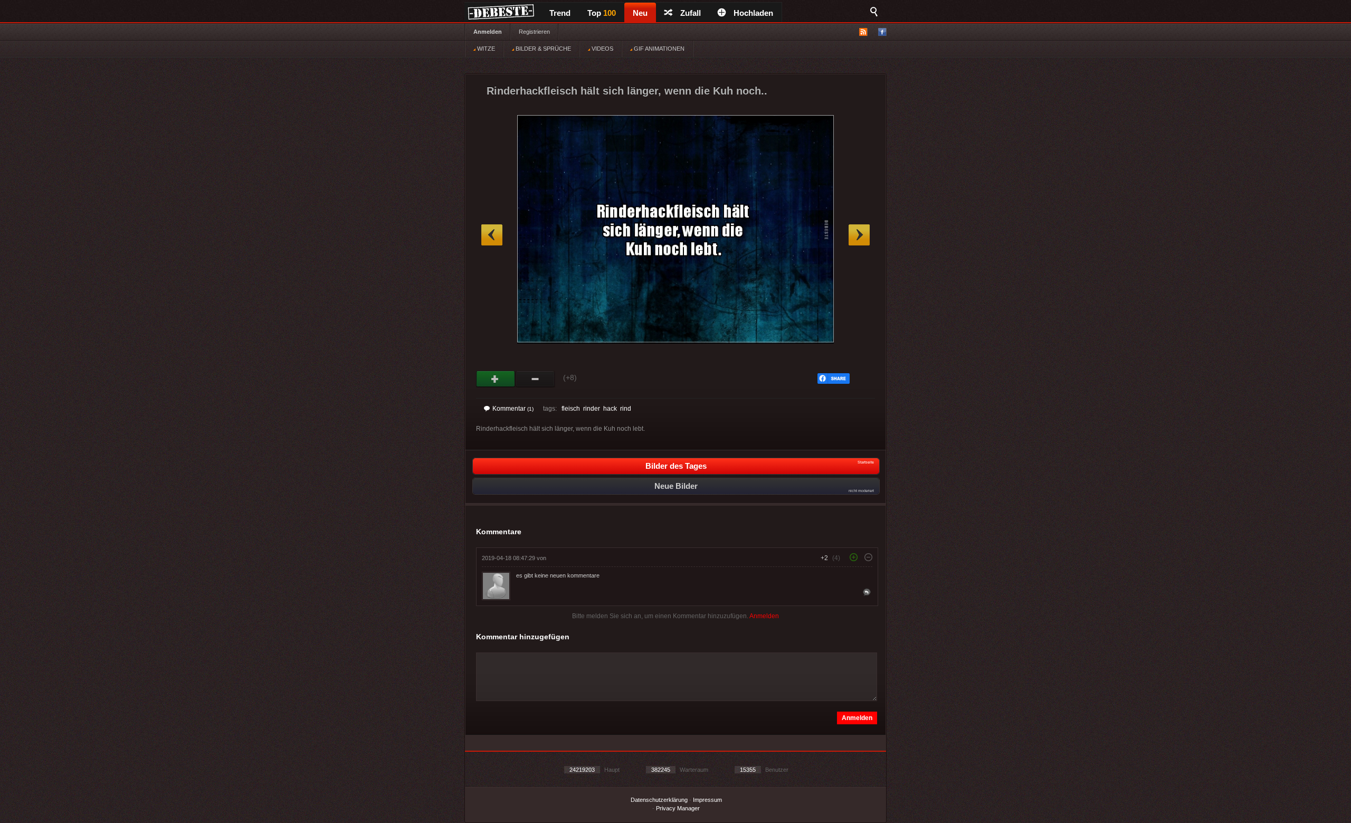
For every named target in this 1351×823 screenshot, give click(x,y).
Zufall (690, 12)
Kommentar (513, 408)
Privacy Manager (678, 808)
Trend (559, 12)
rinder (591, 408)
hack (610, 408)
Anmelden (487, 32)
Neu (640, 12)
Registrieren (534, 32)
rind (625, 408)
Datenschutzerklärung (659, 800)
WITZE (485, 48)
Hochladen (753, 12)
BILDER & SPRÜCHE (542, 48)
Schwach (535, 379)
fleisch (571, 408)
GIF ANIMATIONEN (658, 48)
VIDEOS (601, 48)
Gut (496, 379)
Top (601, 12)
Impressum (707, 800)
